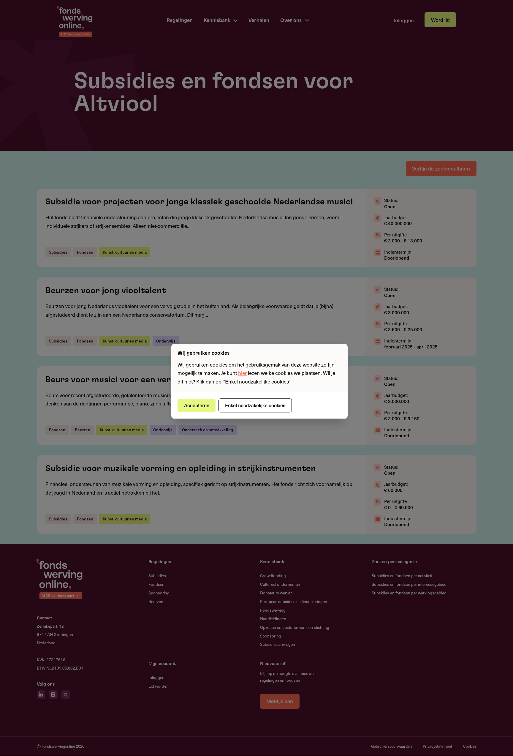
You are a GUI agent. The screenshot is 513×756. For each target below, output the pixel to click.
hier (242, 373)
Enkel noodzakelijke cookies (255, 405)
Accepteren (196, 405)
